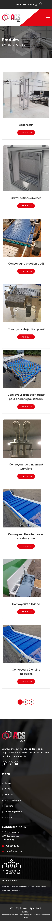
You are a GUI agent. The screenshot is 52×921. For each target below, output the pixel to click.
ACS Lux (9, 795)
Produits (9, 806)
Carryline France (13, 800)
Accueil (8, 783)
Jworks (39, 908)
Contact (9, 817)
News (7, 789)
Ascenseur (26, 124)
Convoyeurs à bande (26, 604)
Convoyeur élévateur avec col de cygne (26, 536)
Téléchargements (13, 812)
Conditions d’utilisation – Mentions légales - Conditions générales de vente (26, 916)
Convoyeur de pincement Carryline (26, 466)
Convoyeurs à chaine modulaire (26, 671)
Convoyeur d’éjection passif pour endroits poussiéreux (26, 397)
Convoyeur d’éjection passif (26, 329)
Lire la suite (26, 133)
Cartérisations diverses (26, 198)
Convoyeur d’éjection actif (26, 263)
